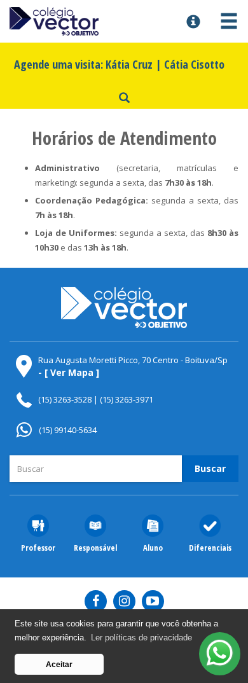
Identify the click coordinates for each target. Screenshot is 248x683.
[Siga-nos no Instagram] (124, 601)
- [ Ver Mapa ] (68, 372)
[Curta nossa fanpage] (96, 601)
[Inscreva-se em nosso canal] (153, 601)
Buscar (210, 468)
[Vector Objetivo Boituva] (93, 21)
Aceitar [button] (59, 664)
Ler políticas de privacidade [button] (141, 637)
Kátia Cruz (129, 64)
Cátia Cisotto (194, 64)
